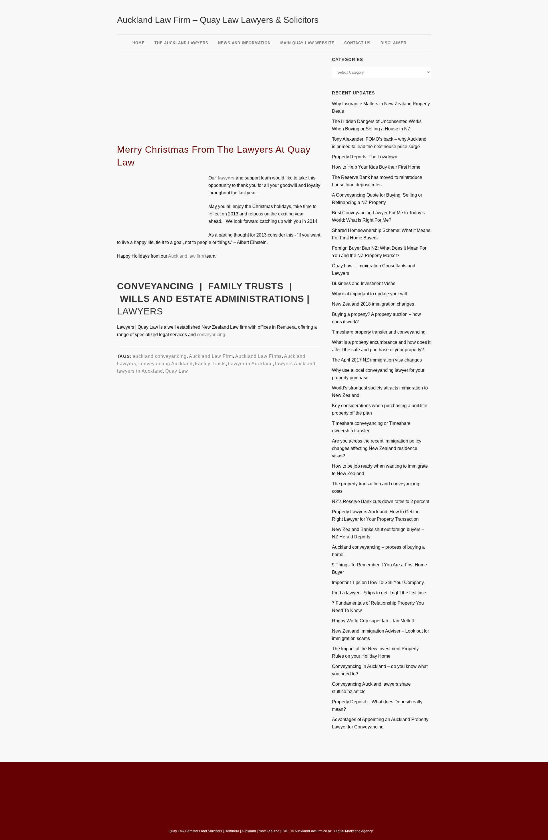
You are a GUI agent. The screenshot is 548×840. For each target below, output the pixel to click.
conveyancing (211, 334)
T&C (285, 831)
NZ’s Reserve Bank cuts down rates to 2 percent (380, 501)
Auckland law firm (186, 256)
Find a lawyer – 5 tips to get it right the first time (379, 592)
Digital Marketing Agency (354, 831)
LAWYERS (140, 311)
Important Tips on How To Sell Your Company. (378, 582)
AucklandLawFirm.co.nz (313, 831)
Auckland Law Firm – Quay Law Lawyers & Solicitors (218, 20)
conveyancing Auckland (165, 363)
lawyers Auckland (295, 363)
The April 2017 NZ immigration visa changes (377, 360)
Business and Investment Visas (363, 283)
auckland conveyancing (160, 356)
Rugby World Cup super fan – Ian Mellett (373, 620)
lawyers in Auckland (140, 371)
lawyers (226, 177)
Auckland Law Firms (258, 356)
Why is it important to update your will (369, 293)
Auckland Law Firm (211, 356)
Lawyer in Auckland (250, 363)
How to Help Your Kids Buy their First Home (376, 167)
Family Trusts (210, 363)
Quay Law (176, 371)
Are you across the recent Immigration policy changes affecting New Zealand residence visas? (376, 448)
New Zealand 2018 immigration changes (373, 304)
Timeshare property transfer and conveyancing (379, 332)
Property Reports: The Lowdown (364, 156)
